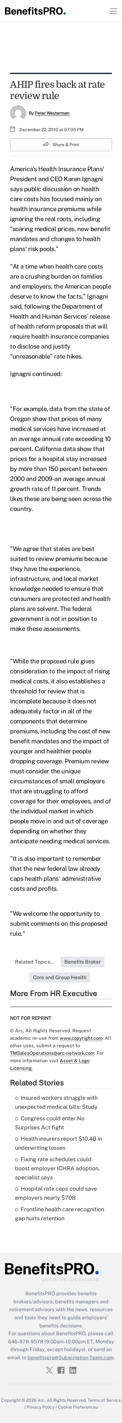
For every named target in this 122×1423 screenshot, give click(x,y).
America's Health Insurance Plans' (57, 169)
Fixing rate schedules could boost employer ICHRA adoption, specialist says (57, 1168)
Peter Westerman (52, 113)
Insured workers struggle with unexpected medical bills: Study (56, 1102)
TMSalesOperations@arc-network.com (52, 1053)
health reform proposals (50, 326)
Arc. (42, 1400)
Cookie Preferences (78, 1407)
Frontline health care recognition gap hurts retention (59, 1214)
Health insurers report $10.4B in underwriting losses (58, 1143)
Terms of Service (104, 1400)
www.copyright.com (81, 1038)
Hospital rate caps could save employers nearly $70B (56, 1193)
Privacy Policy (40, 1407)
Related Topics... (34, 962)
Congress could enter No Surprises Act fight (49, 1123)
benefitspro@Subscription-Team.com (71, 1358)
